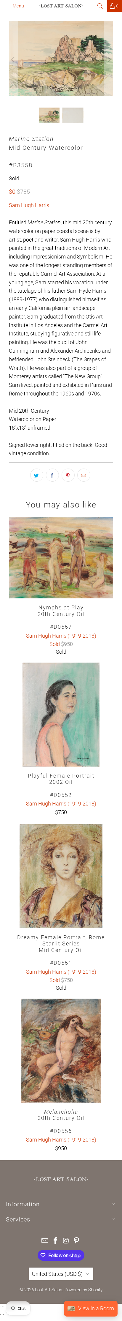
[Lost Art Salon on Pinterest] (76, 1241)
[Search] (100, 6)
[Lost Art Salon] (61, 6)
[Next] (108, 60)
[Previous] (13, 60)
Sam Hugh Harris (29, 205)
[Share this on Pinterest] (68, 475)
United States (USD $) (57, 1274)
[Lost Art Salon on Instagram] (66, 1241)
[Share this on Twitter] (36, 475)
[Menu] (3, 6)
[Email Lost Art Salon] (45, 1241)
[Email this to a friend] (83, 475)
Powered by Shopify (83, 1289)
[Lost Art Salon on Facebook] (55, 1241)
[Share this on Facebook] (52, 475)
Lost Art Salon (48, 1289)
